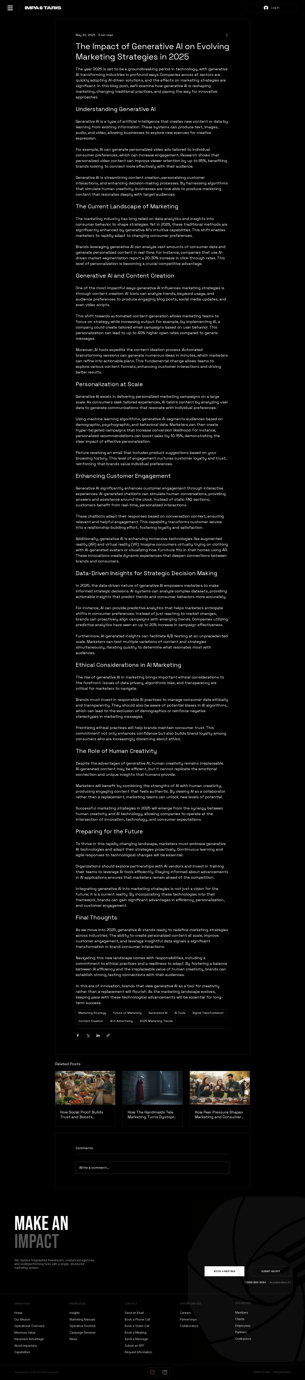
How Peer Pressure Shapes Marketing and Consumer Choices (219, 1114)
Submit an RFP (134, 1345)
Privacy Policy (281, 1372)
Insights (75, 1313)
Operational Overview (29, 1326)
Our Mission (22, 1319)
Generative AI (158, 1013)
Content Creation (90, 1021)
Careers (185, 1313)
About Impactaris (25, 1345)
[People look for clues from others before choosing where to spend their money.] (85, 1088)
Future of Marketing (127, 1013)
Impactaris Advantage (29, 1339)
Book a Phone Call (137, 1319)
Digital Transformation (208, 1013)
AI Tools (179, 1013)
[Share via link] (108, 1035)
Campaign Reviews (83, 1332)
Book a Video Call (137, 1326)
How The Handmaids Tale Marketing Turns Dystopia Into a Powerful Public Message (152, 1114)
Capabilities (22, 1352)
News (73, 1339)
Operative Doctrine (83, 1326)
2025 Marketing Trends (156, 1021)
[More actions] (226, 34)
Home (18, 1313)
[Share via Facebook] (78, 1035)
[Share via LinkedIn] (98, 1035)
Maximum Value (24, 1332)
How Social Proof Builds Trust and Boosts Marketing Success (81, 1114)
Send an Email (134, 1313)
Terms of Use (261, 1372)
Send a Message (136, 1339)
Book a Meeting (135, 1332)
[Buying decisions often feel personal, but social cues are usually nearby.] (220, 1088)
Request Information (138, 1352)
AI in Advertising (121, 1021)
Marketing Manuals (82, 1319)
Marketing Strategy (92, 1013)
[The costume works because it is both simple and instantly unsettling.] (153, 1088)
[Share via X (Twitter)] (88, 1035)
